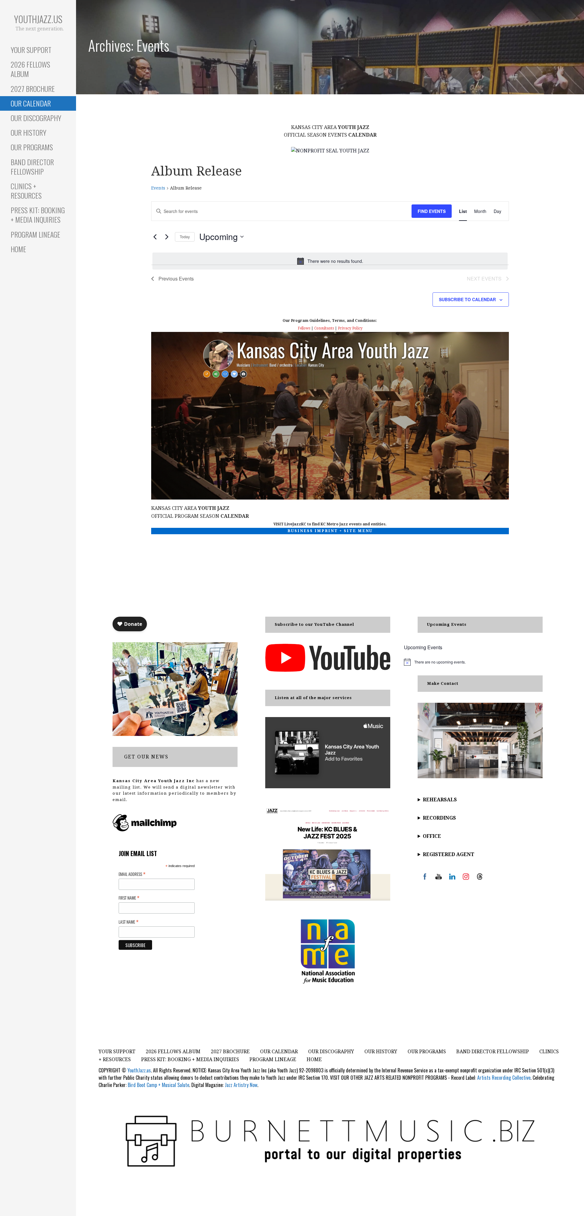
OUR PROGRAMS (32, 146)
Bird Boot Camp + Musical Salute (158, 1085)
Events (158, 188)
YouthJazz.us (38, 19)
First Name (129, 897)
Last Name (128, 921)
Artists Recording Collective (503, 1077)
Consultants (324, 328)
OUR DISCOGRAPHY (36, 117)
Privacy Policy (350, 328)
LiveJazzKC (295, 524)
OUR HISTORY (28, 132)
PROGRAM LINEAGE (35, 234)
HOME (18, 248)
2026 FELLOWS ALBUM (30, 69)
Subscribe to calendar (467, 299)
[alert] (330, 261)
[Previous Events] (154, 236)
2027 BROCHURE (33, 88)
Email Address (132, 874)
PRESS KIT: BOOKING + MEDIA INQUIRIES (38, 214)
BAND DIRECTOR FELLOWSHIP (32, 166)
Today (185, 236)
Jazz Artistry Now (241, 1085)
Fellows (304, 328)
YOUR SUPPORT (31, 49)
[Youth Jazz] (330, 150)
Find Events (432, 211)
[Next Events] (166, 236)
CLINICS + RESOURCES (26, 190)
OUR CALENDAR (31, 103)
